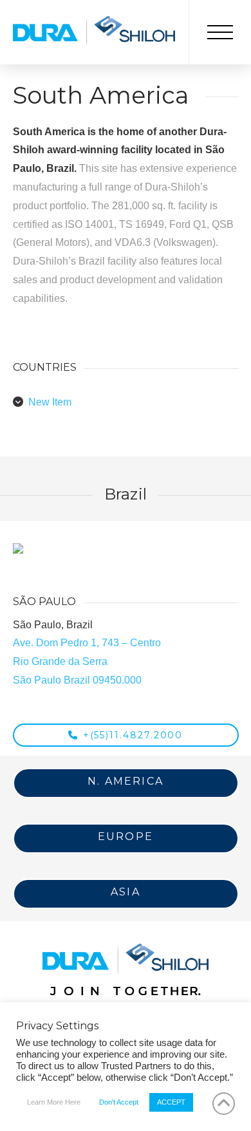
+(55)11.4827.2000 (133, 735)
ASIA (125, 892)
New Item (49, 402)
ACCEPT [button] (171, 1102)
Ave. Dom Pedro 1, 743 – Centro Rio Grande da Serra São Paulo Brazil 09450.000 (87, 661)
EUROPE (125, 836)
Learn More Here (53, 1102)
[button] (220, 32)
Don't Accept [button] (118, 1102)
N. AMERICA (125, 781)
